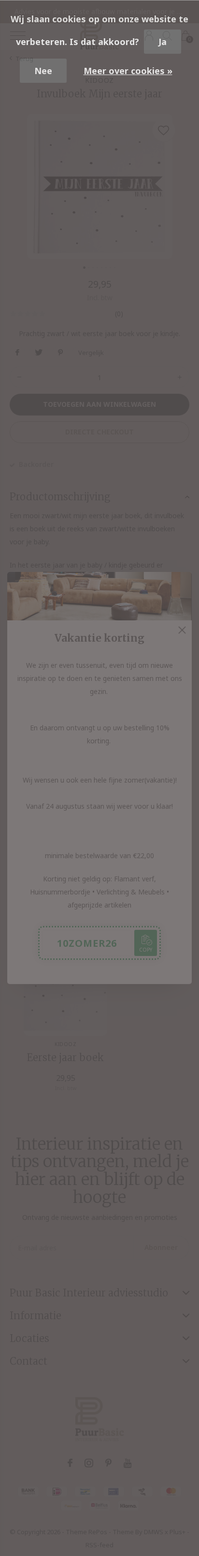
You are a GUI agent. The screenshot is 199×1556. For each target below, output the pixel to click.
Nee (43, 71)
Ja (162, 41)
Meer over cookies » (128, 71)
